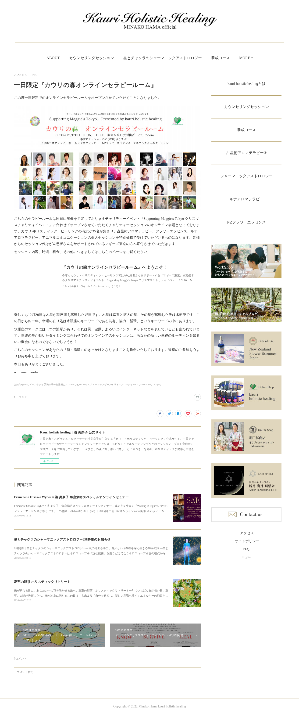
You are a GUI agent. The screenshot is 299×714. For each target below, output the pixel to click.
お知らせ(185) (21, 384)
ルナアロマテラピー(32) (100, 384)
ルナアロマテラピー (246, 199)
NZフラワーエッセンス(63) (147, 384)
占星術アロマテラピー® (246, 153)
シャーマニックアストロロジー (246, 176)
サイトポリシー (247, 541)
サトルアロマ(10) (123, 384)
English (247, 557)
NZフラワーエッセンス (246, 222)
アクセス (247, 533)
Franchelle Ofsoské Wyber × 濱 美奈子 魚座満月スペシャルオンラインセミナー (71, 497)
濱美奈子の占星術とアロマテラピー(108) (65, 384)
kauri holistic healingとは (247, 84)
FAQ (246, 549)
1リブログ (20, 397)
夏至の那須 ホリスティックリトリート (42, 582)
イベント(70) (36, 384)
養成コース (220, 58)
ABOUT (53, 58)
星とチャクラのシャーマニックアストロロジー (162, 58)
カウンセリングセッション (91, 58)
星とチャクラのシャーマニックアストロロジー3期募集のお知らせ (62, 539)
